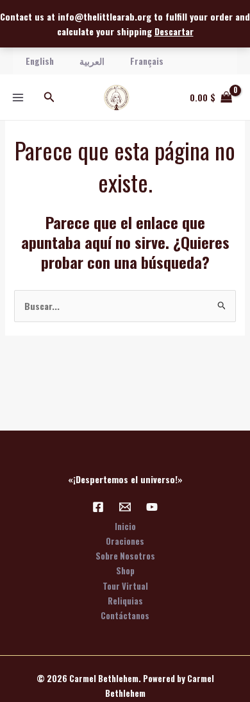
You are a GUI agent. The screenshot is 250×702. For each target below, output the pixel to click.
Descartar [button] (174, 31)
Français (146, 60)
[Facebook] (98, 507)
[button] (49, 97)
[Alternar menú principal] (18, 97)
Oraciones (125, 541)
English (40, 60)
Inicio (125, 526)
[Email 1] (125, 507)
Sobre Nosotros (125, 555)
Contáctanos (125, 615)
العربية (91, 60)
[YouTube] (152, 507)
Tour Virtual (125, 585)
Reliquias (125, 600)
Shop (125, 570)
